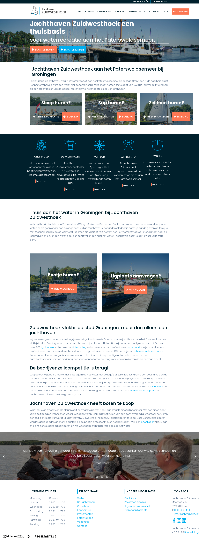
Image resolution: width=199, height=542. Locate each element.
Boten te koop (151, 11)
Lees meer (42, 181)
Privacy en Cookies (135, 502)
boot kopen (147, 422)
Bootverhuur (103, 11)
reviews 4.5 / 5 (141, 1)
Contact (166, 11)
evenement (157, 386)
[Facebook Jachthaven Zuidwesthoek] (174, 522)
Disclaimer (130, 498)
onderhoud (133, 347)
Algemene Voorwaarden (139, 506)
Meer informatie (48, 116)
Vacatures (83, 522)
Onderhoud (119, 11)
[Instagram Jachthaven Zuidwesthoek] (179, 522)
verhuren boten (154, 351)
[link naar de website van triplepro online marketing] (13, 537)
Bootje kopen (74, 49)
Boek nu (72, 116)
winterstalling (79, 347)
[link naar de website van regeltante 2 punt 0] (42, 537)
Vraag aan (137, 290)
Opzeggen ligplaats (136, 510)
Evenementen (134, 11)
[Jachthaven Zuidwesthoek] (48, 15)
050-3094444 (159, 1)
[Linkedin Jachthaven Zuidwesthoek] (184, 522)
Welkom (81, 498)
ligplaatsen (47, 347)
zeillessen (138, 351)
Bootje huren (180, 11)
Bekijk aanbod (64, 288)
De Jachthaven (86, 11)
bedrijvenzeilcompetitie (143, 390)
